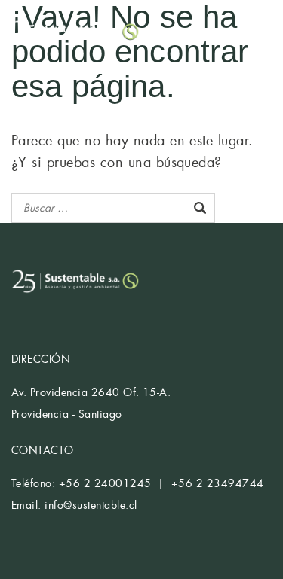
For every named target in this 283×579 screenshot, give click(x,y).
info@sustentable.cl (91, 505)
